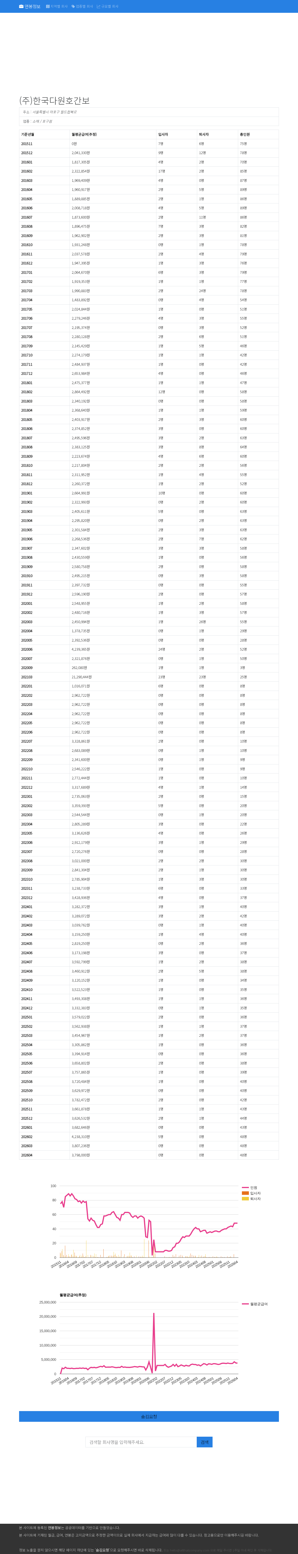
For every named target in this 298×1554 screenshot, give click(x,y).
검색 (205, 1442)
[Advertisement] (149, 55)
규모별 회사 (109, 6)
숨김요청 (149, 1416)
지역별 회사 (59, 6)
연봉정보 (32, 6)
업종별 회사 (84, 6)
